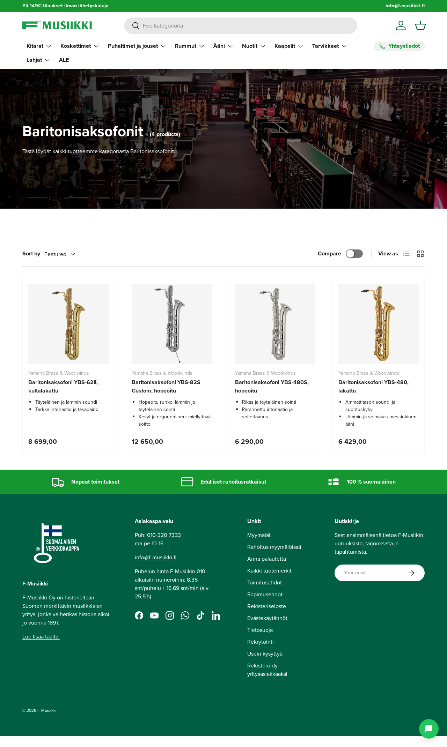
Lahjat (34, 60)
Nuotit (249, 46)
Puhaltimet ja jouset (133, 46)
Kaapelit (284, 46)
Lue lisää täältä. (41, 637)
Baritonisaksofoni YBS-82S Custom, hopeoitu (166, 386)
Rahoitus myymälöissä (274, 547)
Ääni (219, 46)
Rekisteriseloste (266, 606)
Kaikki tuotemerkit (269, 571)
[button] (420, 25)
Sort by (31, 253)
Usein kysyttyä (265, 654)
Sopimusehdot (265, 594)
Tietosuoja (260, 630)
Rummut (185, 46)
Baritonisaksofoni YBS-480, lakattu (373, 386)
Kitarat (35, 46)
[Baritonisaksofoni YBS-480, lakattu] (378, 324)
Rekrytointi (260, 642)
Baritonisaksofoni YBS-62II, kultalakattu (63, 386)
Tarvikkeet (325, 46)
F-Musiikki (47, 710)
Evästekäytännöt (267, 618)
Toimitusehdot (264, 582)
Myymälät (259, 535)
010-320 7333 (164, 535)
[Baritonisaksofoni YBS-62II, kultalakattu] (68, 324)
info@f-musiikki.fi (405, 5)
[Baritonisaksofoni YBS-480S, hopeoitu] (275, 324)
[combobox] (240, 25)
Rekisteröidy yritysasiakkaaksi (267, 670)
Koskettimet (75, 46)
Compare (329, 253)
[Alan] (429, 729)
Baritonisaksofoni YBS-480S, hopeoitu (272, 386)
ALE (64, 60)
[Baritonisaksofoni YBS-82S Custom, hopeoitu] (172, 324)
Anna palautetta (266, 559)
